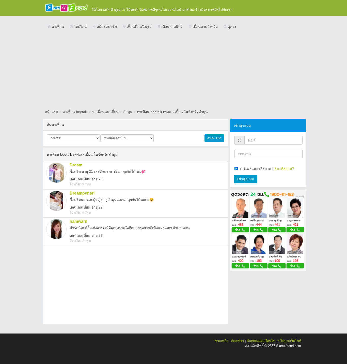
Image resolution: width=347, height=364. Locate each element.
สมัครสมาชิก (106, 27)
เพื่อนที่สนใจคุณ (138, 27)
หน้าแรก (51, 112)
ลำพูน (127, 112)
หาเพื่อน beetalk (75, 112)
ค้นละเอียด (214, 138)
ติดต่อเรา (237, 341)
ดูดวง (231, 27)
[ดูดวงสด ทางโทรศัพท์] (268, 230)
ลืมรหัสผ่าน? (284, 168)
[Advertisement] (173, 69)
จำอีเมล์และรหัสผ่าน (255, 168)
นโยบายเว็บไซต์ (289, 341)
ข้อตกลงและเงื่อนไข (261, 341)
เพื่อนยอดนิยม (171, 27)
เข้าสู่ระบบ (245, 179)
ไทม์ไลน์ (80, 27)
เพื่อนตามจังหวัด (205, 27)
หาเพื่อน (57, 27)
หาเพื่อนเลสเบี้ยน (105, 112)
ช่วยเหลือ (221, 341)
